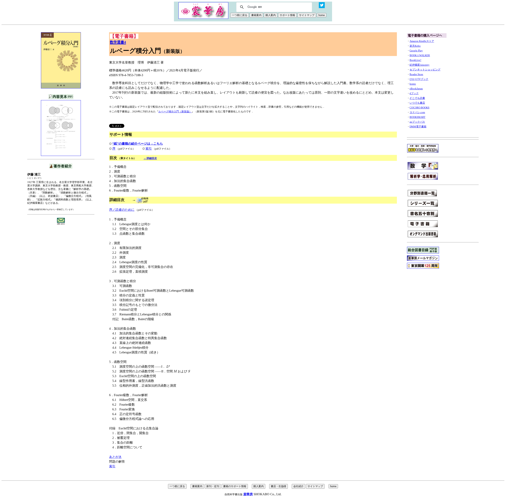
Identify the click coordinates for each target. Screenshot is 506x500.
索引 (148, 148)
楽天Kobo (415, 45)
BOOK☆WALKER (420, 55)
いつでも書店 (417, 102)
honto (413, 83)
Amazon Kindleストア (422, 41)
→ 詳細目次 (150, 158)
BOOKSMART (417, 117)
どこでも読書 (417, 98)
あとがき (115, 456)
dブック (414, 93)
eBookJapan (416, 88)
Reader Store (416, 74)
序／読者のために (121, 209)
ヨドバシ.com (417, 112)
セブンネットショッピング (425, 69)
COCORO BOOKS (419, 107)
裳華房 (248, 494)
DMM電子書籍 (418, 126)
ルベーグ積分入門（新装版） (175, 111)
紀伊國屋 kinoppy (420, 64)
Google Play (416, 50)
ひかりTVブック (419, 79)
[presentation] (168, 366)
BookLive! (415, 60)
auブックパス (417, 121)
